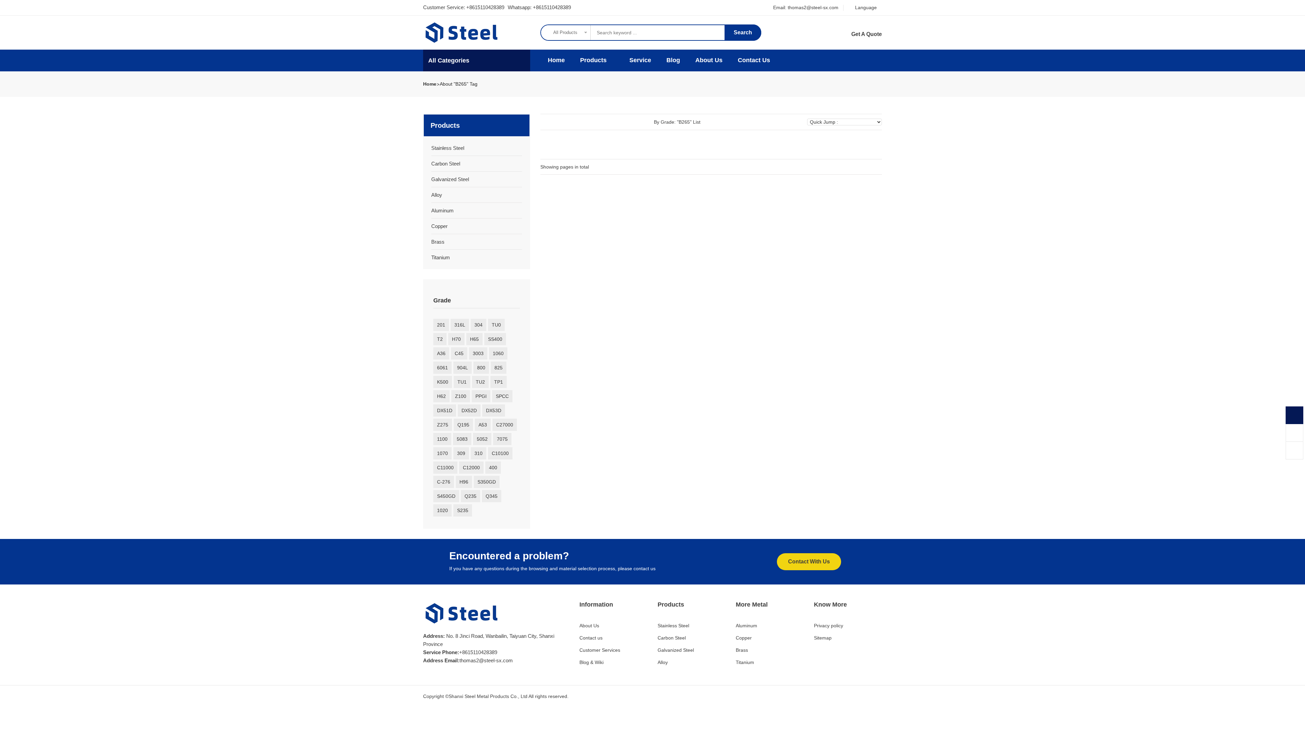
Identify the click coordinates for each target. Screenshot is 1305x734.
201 (441, 325)
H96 (463, 482)
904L (462, 367)
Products (594, 60)
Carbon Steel (445, 164)
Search (743, 32)
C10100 (500, 453)
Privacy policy (828, 625)
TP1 (498, 382)
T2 (440, 339)
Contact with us (809, 561)
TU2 (480, 382)
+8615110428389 (485, 7)
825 (498, 367)
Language (865, 7)
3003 (478, 353)
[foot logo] (462, 613)
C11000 (445, 467)
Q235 (470, 496)
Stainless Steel (447, 148)
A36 (441, 353)
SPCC (502, 396)
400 (493, 467)
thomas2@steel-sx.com (486, 660)
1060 (498, 353)
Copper (439, 226)
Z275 (442, 424)
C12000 (471, 467)
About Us (709, 60)
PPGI (481, 396)
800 (481, 367)
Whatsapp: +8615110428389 (539, 7)
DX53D (493, 410)
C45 (459, 353)
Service (640, 60)
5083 (462, 439)
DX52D (469, 410)
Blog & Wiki (591, 662)
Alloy (436, 195)
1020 (442, 510)
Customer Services (599, 650)
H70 (456, 339)
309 (461, 453)
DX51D (444, 410)
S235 (462, 510)
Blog (673, 60)
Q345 (492, 496)
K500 (442, 382)
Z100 (460, 396)
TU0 (496, 325)
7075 (502, 439)
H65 (474, 339)
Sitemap (823, 638)
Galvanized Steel (450, 179)
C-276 (443, 482)
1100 (442, 439)
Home (555, 60)
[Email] (1294, 450)
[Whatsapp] (1294, 415)
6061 (442, 367)
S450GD (446, 496)
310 (478, 453)
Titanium (440, 257)
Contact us (591, 638)
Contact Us (754, 60)
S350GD (486, 482)
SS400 (495, 339)
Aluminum (442, 210)
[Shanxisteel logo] (462, 33)
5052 (482, 439)
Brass (438, 242)
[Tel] (1294, 433)
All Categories (448, 60)
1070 (442, 453)
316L (459, 325)
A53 (482, 424)
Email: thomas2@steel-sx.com (805, 7)
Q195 (463, 424)
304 (478, 325)
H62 (441, 396)
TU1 (462, 382)
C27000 (504, 424)
